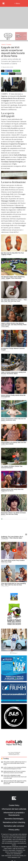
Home (3, 44)
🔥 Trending (5, 758)
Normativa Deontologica (14, 819)
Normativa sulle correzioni (14, 826)
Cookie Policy (14, 805)
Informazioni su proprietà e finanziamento (14, 814)
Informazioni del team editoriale (14, 809)
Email (19, 73)
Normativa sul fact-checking (14, 822)
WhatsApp (17, 70)
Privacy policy (14, 830)
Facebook (9, 70)
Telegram (5, 73)
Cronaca (8, 44)
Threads (13, 73)
